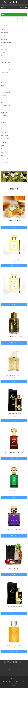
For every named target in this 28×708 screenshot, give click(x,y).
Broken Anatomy (4, 45)
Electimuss (3, 55)
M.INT (2, 102)
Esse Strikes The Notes (6, 62)
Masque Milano (4, 109)
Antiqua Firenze (4, 32)
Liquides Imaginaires (5, 92)
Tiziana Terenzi (4, 162)
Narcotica (3, 122)
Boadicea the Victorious (6, 42)
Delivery (11, 667)
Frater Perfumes (4, 79)
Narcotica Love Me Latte (14, 221)
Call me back (14, 685)
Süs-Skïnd (3, 155)
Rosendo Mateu (4, 152)
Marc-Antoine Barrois (5, 105)
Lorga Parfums (4, 95)
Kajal (2, 89)
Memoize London (5, 112)
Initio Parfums (4, 82)
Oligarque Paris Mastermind (14, 607)
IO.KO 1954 (3, 85)
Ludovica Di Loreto (5, 99)
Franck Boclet (4, 75)
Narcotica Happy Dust (14, 259)
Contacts (17, 669)
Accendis (3, 26)
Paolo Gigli (3, 132)
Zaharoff (3, 165)
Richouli (3, 145)
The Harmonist (4, 158)
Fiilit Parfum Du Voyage (6, 69)
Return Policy (22, 667)
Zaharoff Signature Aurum (14, 336)
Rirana (2, 148)
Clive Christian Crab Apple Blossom (14, 452)
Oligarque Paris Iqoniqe (14, 414)
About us (16, 667)
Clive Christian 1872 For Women (14, 491)
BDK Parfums (4, 39)
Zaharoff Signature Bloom (14, 375)
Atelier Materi (4, 36)
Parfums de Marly (5, 135)
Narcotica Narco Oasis (14, 298)
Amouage (3, 29)
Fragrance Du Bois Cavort (14, 529)
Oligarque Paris (4, 129)
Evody (2, 65)
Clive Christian (4, 49)
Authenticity (5, 667)
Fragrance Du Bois (5, 72)
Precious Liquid (4, 142)
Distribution (11, 669)
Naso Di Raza (4, 125)
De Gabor (3, 52)
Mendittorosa (4, 115)
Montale (3, 119)
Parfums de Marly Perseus (14, 645)
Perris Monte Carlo (5, 139)
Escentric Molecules (5, 59)
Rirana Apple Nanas (14, 568)
